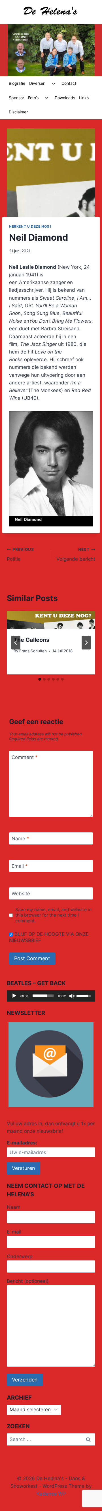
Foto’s (33, 97)
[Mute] (72, 996)
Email (20, 866)
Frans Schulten (33, 651)
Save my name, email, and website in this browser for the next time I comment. (53, 915)
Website (21, 893)
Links (84, 97)
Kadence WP (51, 1494)
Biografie (17, 83)
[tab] (39, 679)
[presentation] (51, 620)
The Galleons (31, 639)
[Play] (14, 996)
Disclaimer (18, 111)
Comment (25, 757)
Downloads (65, 97)
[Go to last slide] (15, 642)
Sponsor (16, 97)
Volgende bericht (75, 554)
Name (20, 838)
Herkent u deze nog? (30, 226)
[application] (51, 996)
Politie (20, 554)
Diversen (37, 83)
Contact (68, 83)
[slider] (43, 995)
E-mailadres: (22, 1143)
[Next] (86, 642)
